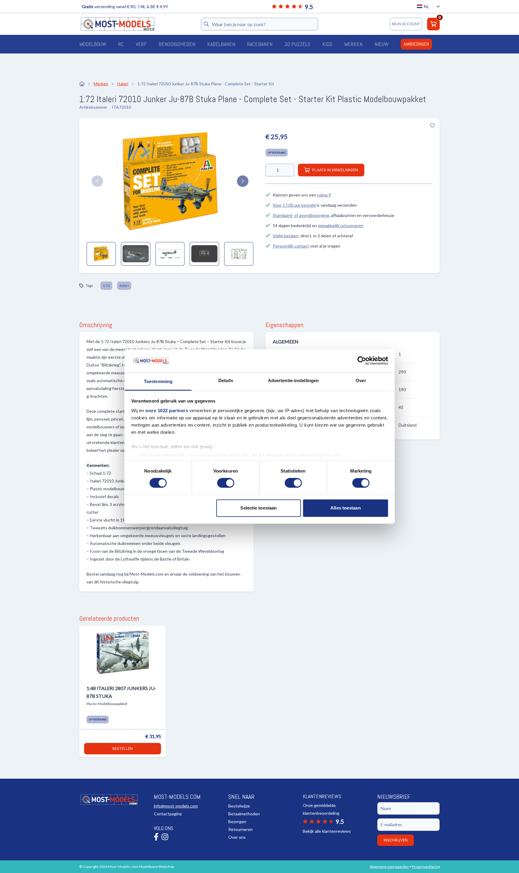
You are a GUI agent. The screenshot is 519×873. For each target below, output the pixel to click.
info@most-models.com (176, 805)
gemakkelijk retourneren (340, 225)
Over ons (237, 837)
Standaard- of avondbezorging (301, 215)
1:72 (106, 285)
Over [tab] (361, 380)
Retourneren (240, 829)
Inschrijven (396, 840)
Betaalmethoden (244, 813)
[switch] (225, 483)
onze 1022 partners (166, 410)
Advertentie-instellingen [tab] (293, 380)
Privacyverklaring (426, 866)
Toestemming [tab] (158, 381)
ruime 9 (324, 194)
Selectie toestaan (258, 507)
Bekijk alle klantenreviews (327, 831)
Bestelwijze (239, 805)
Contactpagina (168, 813)
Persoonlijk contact (291, 245)
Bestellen (122, 748)
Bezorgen (237, 821)
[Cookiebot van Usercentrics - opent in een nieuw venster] (361, 360)
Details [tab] (225, 380)
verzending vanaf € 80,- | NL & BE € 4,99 (125, 6)
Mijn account (406, 24)
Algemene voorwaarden (389, 866)
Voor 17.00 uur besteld (294, 205)
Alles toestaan (345, 507)
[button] (97, 181)
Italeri (124, 285)
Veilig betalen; (286, 235)
